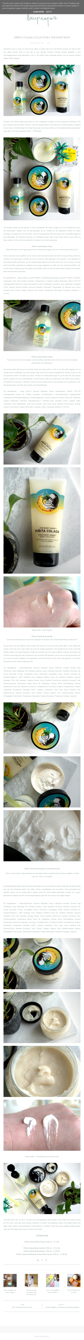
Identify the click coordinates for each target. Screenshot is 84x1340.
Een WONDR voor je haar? (74, 1291)
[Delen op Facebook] (42, 1260)
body (48, 43)
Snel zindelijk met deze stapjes (10, 1291)
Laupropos (44, 1336)
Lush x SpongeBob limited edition (52, 1291)
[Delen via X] (38, 1260)
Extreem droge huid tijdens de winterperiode (31, 1292)
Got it (49, 12)
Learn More (38, 12)
